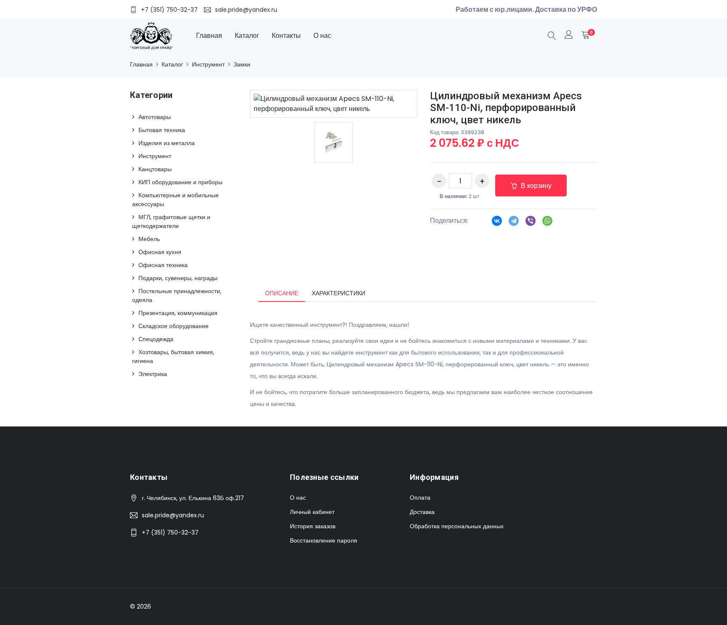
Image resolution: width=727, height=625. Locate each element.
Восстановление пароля (323, 540)
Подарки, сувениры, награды (178, 278)
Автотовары (154, 117)
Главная (209, 35)
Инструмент (208, 64)
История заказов (312, 526)
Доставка (422, 512)
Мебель (149, 239)
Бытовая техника (161, 130)
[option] (333, 142)
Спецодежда (155, 339)
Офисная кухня (159, 252)
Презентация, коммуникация (178, 313)
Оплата (420, 497)
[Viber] (530, 223)
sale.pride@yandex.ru (173, 515)
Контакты (286, 35)
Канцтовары (155, 169)
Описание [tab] (281, 293)
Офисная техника (163, 265)
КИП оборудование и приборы (180, 182)
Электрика (152, 374)
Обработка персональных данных (457, 526)
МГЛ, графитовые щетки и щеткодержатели (171, 221)
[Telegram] (513, 223)
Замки (241, 64)
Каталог (247, 35)
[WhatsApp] (547, 223)
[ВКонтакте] (496, 223)
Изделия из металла (166, 143)
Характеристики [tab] (338, 293)
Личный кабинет (312, 512)
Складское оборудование (173, 326)
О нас (322, 35)
